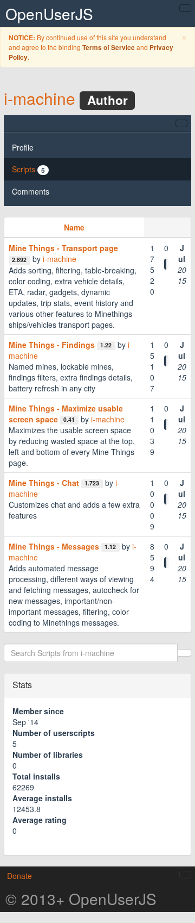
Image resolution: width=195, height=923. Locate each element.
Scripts (28, 169)
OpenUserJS (49, 13)
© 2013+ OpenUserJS (81, 898)
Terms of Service (108, 47)
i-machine (39, 98)
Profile (23, 147)
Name (74, 227)
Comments (30, 191)
